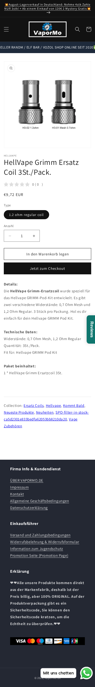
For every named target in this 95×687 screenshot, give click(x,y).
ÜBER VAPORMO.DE (26, 480)
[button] (6, 29)
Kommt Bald (73, 405)
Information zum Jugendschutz (36, 548)
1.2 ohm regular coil (26, 214)
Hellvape (53, 405)
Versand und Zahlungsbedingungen (40, 535)
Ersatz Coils (34, 405)
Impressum (19, 487)
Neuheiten (44, 412)
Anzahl (8, 226)
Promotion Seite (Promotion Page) (39, 555)
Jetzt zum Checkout (47, 268)
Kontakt (17, 494)
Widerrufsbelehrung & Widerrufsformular (44, 541)
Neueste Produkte (19, 412)
